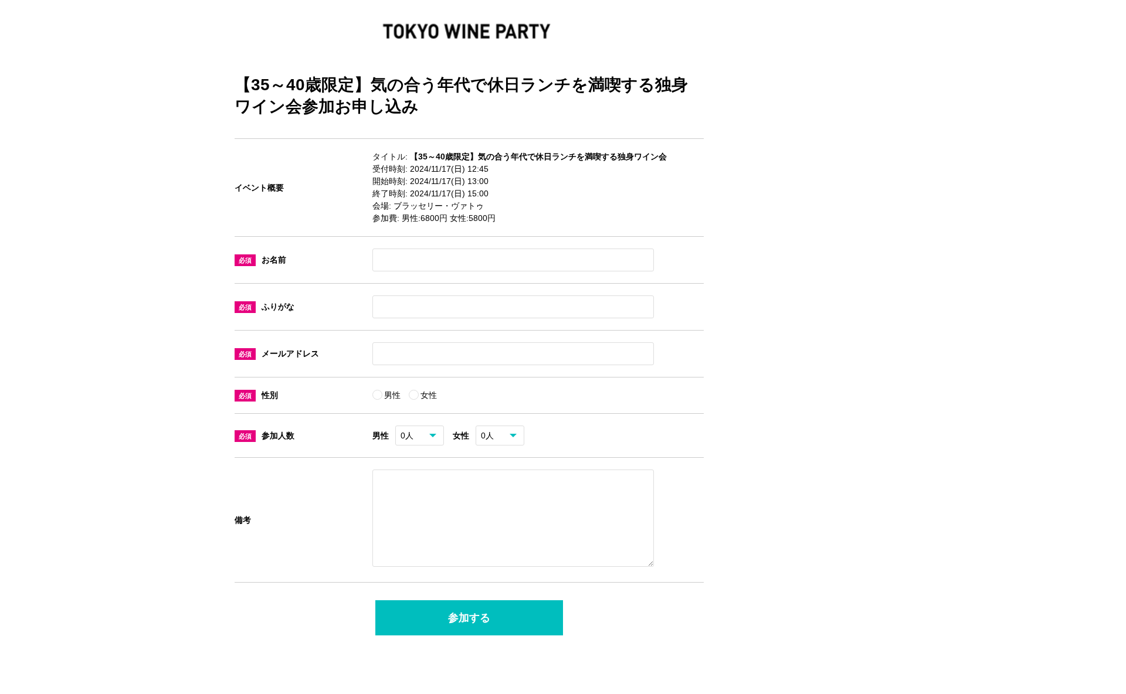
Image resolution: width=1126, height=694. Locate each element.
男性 (393, 395)
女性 (428, 395)
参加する (469, 618)
